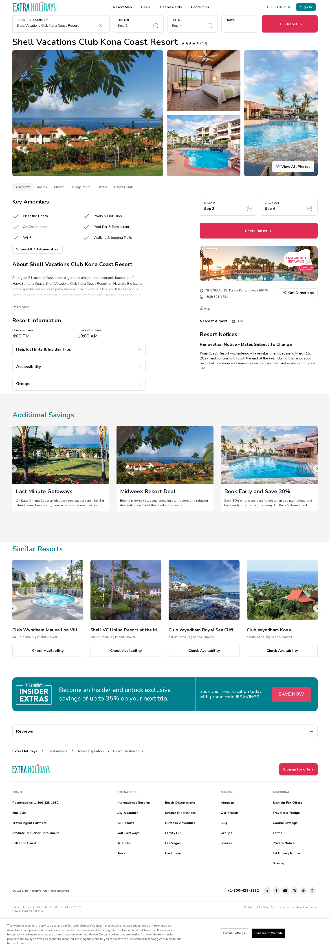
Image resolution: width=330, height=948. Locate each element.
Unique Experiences (180, 813)
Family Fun (173, 833)
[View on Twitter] (267, 890)
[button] (138, 24)
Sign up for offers (298, 769)
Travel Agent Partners (29, 823)
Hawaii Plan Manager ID (27, 911)
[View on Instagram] (294, 890)
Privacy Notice (284, 843)
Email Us (19, 813)
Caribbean (173, 853)
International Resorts (133, 803)
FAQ (224, 823)
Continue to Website (268, 933)
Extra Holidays (24, 751)
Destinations (57, 751)
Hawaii (122, 853)
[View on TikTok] (303, 890)
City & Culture (127, 813)
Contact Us (200, 7)
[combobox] (56, 25)
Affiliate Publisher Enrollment (35, 833)
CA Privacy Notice (286, 853)
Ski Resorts (125, 823)
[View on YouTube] (285, 890)
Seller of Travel (24, 843)
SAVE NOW (291, 694)
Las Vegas (172, 843)
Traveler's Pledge (286, 813)
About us (227, 803)
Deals (146, 7)
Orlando (123, 843)
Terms (277, 833)
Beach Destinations (128, 751)
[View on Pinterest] (312, 890)
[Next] (317, 468)
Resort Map (122, 7)
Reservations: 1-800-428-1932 (35, 803)
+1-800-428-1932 (244, 890)
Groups (226, 833)
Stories (226, 843)
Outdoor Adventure (180, 823)
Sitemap (279, 863)
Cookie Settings (234, 933)
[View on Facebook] (276, 890)
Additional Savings (43, 415)
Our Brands (229, 813)
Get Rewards (171, 7)
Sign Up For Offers (287, 803)
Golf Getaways (128, 833)
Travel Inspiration (90, 751)
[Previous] (13, 468)
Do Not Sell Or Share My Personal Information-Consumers (281, 907)
